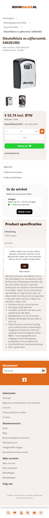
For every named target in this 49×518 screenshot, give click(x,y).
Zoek (5, 428)
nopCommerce (28, 498)
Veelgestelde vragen (12, 447)
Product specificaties (13, 177)
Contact (6, 407)
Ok (24, 266)
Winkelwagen (9, 477)
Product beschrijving (13, 172)
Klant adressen (10, 468)
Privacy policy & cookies (14, 412)
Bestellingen (9, 472)
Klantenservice (10, 442)
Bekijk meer (24, 211)
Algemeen (8, 167)
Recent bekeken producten (16, 437)
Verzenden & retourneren (15, 452)
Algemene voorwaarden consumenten (21, 402)
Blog (5, 433)
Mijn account (9, 463)
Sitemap (7, 398)
